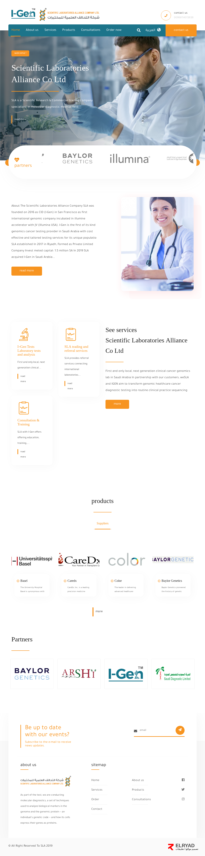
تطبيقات (180, 849)
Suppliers (103, 523)
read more (27, 271)
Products (68, 30)
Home (15, 30)
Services (50, 30)
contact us (181, 30)
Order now (114, 30)
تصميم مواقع (191, 849)
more (117, 404)
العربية (150, 30)
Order (95, 799)
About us (32, 30)
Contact (96, 809)
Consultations (90, 30)
